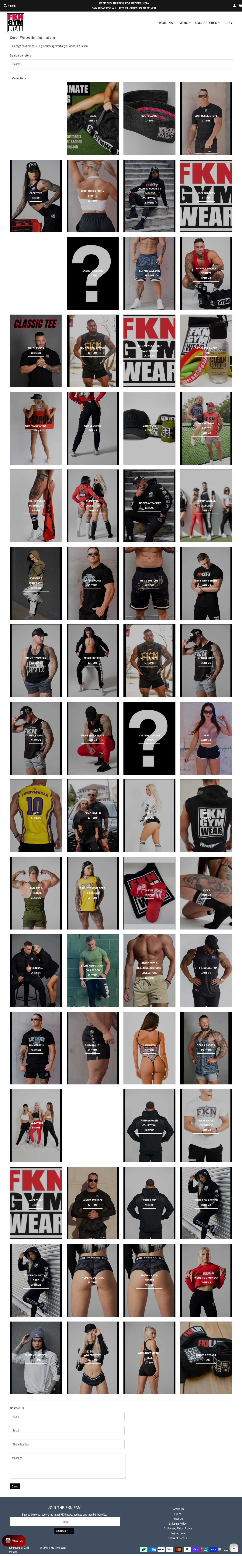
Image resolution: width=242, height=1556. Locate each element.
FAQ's (177, 1514)
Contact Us (178, 1509)
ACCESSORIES (206, 22)
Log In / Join (178, 1533)
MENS (183, 22)
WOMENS (166, 22)
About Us (178, 1519)
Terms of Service (177, 1538)
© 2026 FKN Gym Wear (53, 1548)
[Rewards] (14, 1541)
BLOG (228, 22)
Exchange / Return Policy (178, 1528)
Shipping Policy (178, 1523)
